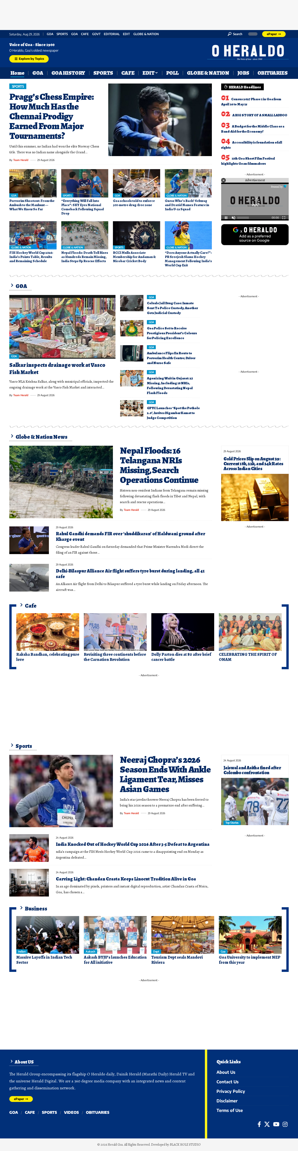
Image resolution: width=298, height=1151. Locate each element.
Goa (74, 34)
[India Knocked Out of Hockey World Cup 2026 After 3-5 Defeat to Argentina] (29, 848)
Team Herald (20, 159)
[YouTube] (276, 1124)
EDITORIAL (112, 34)
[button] (235, 34)
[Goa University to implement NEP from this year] (250, 935)
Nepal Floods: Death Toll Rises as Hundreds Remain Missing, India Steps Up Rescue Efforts (84, 256)
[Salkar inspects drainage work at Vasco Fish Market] (62, 327)
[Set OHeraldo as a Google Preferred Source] (255, 234)
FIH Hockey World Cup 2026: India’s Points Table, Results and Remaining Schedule (31, 256)
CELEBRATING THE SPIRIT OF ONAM (248, 657)
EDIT (126, 34)
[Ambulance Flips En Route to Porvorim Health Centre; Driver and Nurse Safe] (131, 353)
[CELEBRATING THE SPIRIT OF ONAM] (250, 632)
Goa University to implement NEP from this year (249, 959)
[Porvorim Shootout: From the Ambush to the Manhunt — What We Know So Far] (33, 183)
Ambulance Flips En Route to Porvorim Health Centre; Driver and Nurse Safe (171, 358)
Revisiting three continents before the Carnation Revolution (115, 657)
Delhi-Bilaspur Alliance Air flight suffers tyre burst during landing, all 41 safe (130, 574)
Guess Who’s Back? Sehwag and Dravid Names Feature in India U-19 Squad (187, 204)
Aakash (90, 951)
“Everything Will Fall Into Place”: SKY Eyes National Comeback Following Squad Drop (82, 207)
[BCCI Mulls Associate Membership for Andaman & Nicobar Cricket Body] (136, 235)
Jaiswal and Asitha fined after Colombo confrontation (252, 770)
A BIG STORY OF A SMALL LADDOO (259, 115)
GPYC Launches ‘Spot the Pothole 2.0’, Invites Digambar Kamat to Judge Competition (173, 413)
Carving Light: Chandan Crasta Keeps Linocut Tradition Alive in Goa (126, 879)
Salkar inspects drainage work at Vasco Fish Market (57, 368)
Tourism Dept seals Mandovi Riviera (177, 959)
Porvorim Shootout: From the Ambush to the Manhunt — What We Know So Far (31, 204)
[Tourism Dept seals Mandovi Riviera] (182, 935)
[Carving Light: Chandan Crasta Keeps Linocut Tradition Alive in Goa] (29, 883)
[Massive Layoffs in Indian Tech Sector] (47, 935)
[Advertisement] (149, 13)
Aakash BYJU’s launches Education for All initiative (115, 959)
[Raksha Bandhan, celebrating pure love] (47, 632)
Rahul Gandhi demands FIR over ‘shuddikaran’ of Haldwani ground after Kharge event (130, 536)
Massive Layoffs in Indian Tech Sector (44, 959)
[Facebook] (259, 1124)
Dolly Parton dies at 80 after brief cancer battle (181, 657)
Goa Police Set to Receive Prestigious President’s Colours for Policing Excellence (172, 333)
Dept (156, 951)
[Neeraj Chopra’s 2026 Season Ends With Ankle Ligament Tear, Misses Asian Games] (61, 791)
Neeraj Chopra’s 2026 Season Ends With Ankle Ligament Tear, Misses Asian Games (165, 774)
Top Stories (232, 822)
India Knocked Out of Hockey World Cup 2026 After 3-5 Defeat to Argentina (133, 844)
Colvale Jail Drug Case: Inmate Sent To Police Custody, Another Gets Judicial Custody (172, 308)
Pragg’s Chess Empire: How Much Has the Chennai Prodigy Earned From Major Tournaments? (51, 116)
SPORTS (62, 34)
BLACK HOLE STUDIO (185, 1144)
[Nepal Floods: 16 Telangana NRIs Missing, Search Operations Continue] (61, 482)
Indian (21, 951)
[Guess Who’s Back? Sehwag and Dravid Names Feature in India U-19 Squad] (188, 183)
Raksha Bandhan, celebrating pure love (47, 657)
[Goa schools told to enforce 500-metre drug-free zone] (136, 183)
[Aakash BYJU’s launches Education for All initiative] (115, 935)
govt (96, 34)
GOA (50, 34)
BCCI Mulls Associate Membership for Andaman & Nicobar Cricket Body (134, 256)
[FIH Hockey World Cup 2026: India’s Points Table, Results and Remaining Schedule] (33, 235)
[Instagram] (285, 1124)
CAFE (85, 34)
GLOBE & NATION (146, 34)
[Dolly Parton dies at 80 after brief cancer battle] (182, 632)
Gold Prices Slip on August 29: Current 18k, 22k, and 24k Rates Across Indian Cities (253, 464)
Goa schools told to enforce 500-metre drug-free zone (134, 202)
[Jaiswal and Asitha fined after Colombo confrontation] (255, 801)
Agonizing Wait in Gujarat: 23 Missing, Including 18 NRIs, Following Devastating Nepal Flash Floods (170, 385)
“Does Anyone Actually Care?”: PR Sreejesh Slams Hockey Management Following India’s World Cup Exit (188, 259)
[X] (267, 1124)
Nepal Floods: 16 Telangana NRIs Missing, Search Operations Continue (159, 465)
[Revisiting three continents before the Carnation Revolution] (115, 632)
